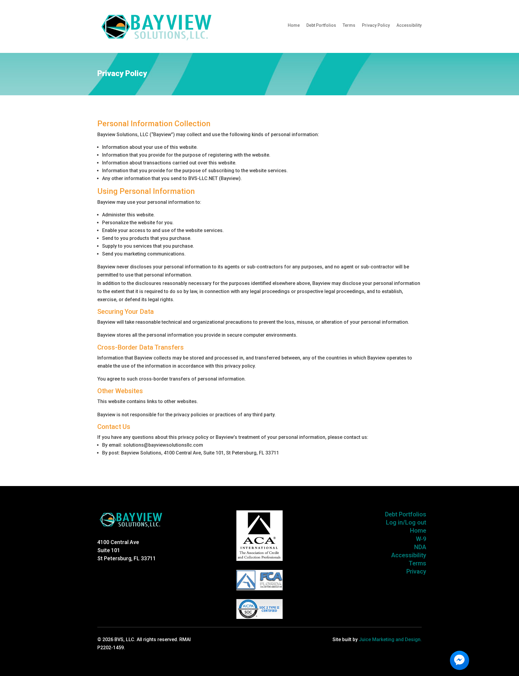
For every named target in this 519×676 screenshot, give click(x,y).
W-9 (421, 539)
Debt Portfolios (321, 25)
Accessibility (409, 25)
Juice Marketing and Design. (390, 639)
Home (294, 25)
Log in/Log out (406, 522)
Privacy (416, 571)
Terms (349, 25)
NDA (420, 547)
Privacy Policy (376, 25)
